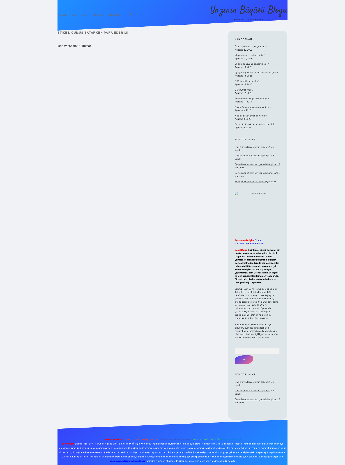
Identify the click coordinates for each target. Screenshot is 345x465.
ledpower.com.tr (69, 46)
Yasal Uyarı (98, 15)
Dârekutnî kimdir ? (244, 89)
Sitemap (86, 46)
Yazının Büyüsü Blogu (249, 10)
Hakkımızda (114, 15)
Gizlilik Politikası (80, 15)
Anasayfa (62, 15)
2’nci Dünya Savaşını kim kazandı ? (252, 147)
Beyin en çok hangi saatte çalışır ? (252, 98)
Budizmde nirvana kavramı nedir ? (252, 63)
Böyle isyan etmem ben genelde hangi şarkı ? (257, 164)
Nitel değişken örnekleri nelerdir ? (251, 115)
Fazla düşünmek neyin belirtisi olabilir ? (254, 124)
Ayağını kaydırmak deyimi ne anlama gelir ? (256, 72)
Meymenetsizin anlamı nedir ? (250, 55)
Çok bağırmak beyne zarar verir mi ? (253, 107)
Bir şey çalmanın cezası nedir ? (250, 181)
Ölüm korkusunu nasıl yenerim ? (251, 46)
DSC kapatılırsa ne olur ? (247, 81)
